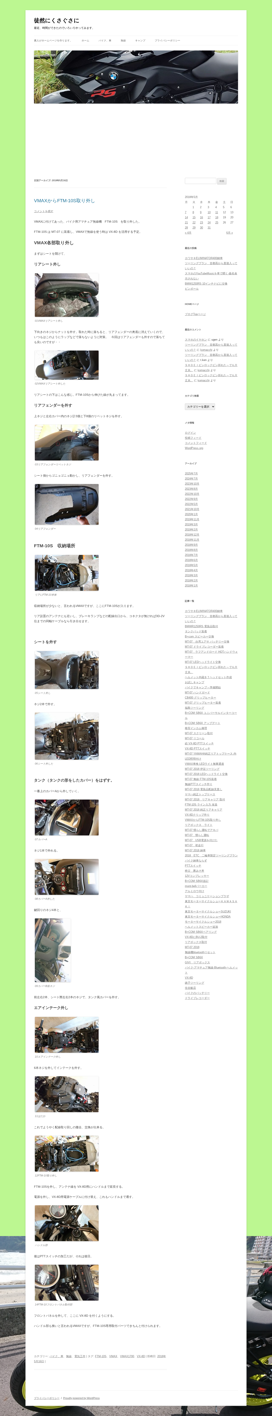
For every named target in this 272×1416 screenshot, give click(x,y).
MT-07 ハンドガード (197, 692)
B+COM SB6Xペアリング (201, 931)
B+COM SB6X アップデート (202, 723)
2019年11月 (192, 519)
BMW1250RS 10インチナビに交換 (206, 283)
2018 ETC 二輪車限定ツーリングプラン (211, 855)
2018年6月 (191, 560)
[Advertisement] (136, 141)
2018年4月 (191, 570)
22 (194, 222)
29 (194, 227)
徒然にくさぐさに (56, 20)
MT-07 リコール (194, 738)
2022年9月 (191, 499)
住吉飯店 (190, 987)
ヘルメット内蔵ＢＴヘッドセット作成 (208, 677)
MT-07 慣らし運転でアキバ (201, 830)
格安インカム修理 (196, 728)
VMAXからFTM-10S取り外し (64, 200)
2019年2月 (191, 529)
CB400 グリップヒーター (200, 697)
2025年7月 (191, 473)
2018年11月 (192, 539)
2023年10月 (192, 483)
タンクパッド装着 (196, 631)
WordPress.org (194, 448)
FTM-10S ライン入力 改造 (201, 804)
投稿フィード (193, 437)
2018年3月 (191, 575)
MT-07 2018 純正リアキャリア (203, 809)
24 (209, 222)
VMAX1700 (127, 1356)
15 (194, 217)
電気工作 (79, 1356)
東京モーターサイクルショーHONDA (208, 916)
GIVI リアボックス (197, 962)
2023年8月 (191, 488)
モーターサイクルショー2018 (203, 921)
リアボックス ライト (198, 825)
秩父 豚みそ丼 (194, 870)
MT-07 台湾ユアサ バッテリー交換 (207, 641)
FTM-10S (100, 1356)
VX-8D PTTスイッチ (197, 748)
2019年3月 (191, 524)
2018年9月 (191, 544)
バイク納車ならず (196, 860)
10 (209, 212)
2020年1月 (191, 514)
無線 (123, 40)
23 (201, 222)
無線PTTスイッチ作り (198, 784)
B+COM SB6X (194, 957)
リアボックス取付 (196, 942)
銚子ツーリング (194, 982)
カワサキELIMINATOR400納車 (204, 258)
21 (186, 222)
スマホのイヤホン (196, 339)
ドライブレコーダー (197, 998)
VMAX (113, 1356)
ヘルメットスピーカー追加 (201, 926)
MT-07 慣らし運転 (197, 835)
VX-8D (141, 1356)
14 (186, 217)
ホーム (85, 40)
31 (209, 227)
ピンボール (192, 288)
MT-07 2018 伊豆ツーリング (202, 768)
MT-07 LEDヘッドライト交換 (203, 662)
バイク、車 (105, 40)
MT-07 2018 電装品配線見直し (203, 789)
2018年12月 (192, 534)
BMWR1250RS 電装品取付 (201, 626)
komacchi (206, 349)
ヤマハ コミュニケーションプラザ (207, 896)
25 (216, 222)
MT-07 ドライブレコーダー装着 (204, 646)
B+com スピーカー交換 (199, 636)
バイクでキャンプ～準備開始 (203, 687)
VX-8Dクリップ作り (197, 814)
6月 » (229, 232)
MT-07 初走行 (194, 845)
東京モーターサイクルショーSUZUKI (208, 911)
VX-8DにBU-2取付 (196, 937)
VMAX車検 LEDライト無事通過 (204, 763)
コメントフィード (196, 443)
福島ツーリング (194, 707)
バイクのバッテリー (197, 993)
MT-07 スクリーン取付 (199, 733)
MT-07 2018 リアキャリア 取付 (205, 799)
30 (201, 227)
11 (216, 212)
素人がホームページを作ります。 (53, 40)
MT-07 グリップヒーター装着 (203, 702)
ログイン (190, 432)
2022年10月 (192, 493)
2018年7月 (191, 555)
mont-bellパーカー (196, 886)
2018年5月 (191, 565)
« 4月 (188, 232)
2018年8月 (191, 550)
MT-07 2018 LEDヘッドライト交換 (206, 774)
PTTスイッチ (193, 865)
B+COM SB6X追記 (196, 881)
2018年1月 (191, 585)
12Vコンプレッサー (197, 875)
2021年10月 (192, 509)
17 (209, 217)
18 (216, 217)
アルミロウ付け (194, 891)
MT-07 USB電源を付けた (201, 840)
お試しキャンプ (194, 682)
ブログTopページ (195, 314)
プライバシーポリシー (167, 40)
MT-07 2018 (192, 947)
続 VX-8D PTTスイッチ (199, 743)
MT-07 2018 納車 (195, 850)
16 (201, 217)
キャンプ (140, 40)
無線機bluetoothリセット (200, 952)
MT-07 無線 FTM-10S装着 (201, 779)
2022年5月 (191, 504)
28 (186, 227)
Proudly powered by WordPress (81, 1398)
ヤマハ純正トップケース (200, 794)
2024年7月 (191, 478)
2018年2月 (191, 580)
